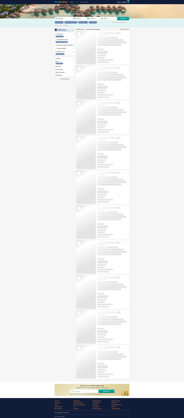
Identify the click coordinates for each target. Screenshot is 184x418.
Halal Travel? (58, 402)
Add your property (115, 400)
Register (124, 2)
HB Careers (114, 402)
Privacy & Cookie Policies (97, 394)
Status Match (77, 400)
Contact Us (76, 408)
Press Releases (96, 406)
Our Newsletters (96, 402)
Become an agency (97, 408)
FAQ (75, 406)
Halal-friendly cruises (116, 404)
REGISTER (106, 391)
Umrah (56, 404)
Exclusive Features (115, 408)
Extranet (113, 406)
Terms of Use (87, 394)
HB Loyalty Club (84, 2)
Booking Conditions (78, 402)
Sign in (119, 2)
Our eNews (95, 404)
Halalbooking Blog (97, 400)
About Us (57, 400)
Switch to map (61, 30)
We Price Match (58, 406)
